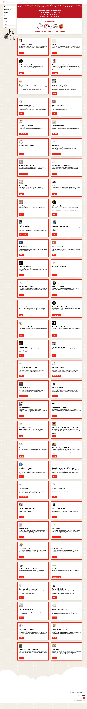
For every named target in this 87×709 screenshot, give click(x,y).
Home (5, 24)
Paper (5, 27)
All (5, 6)
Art (5, 15)
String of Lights (11, 2)
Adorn (6, 12)
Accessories (7, 9)
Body (5, 18)
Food (5, 21)
